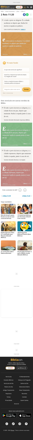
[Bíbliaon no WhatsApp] (6, 423)
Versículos (9, 376)
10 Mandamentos (24, 376)
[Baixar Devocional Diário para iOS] (24, 416)
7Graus (12, 430)
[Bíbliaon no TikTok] (13, 423)
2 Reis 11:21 (26, 196)
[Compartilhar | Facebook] (24, 14)
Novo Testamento (24, 390)
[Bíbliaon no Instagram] (19, 423)
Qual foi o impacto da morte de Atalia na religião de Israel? (15, 75)
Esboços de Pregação (24, 380)
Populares (9, 393)
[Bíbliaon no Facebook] (26, 423)
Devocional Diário (24, 387)
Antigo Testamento (8, 390)
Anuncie (16, 404)
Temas (9, 397)
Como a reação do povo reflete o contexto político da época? (13, 82)
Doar (19, 7)
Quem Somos (24, 400)
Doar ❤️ (10, 368)
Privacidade (8, 400)
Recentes (24, 393)
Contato (24, 397)
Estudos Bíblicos (8, 380)
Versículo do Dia (8, 383)
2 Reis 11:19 (7, 196)
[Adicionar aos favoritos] (30, 14)
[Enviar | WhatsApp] (27, 14)
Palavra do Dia (8, 387)
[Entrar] (24, 7)
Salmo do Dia (24, 383)
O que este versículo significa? (13, 70)
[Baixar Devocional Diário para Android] (9, 416)
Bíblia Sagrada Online (8, 8)
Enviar (26, 89)
